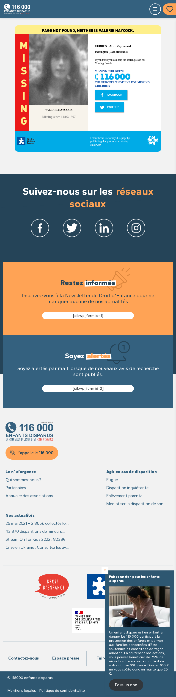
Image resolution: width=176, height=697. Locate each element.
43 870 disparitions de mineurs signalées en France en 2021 (34, 532)
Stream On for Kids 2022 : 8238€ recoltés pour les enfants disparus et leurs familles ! (36, 540)
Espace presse (65, 658)
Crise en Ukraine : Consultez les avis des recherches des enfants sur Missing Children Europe (37, 548)
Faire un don (126, 684)
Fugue (112, 479)
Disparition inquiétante (127, 487)
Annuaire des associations (29, 495)
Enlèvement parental (124, 495)
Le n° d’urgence (21, 471)
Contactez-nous (23, 658)
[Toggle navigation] (155, 9)
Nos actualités (20, 515)
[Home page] (17, 9)
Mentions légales (21, 690)
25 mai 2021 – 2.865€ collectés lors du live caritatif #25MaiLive (37, 524)
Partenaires (16, 487)
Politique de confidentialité (62, 690)
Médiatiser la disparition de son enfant (134, 504)
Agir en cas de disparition (131, 471)
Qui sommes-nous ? (23, 479)
